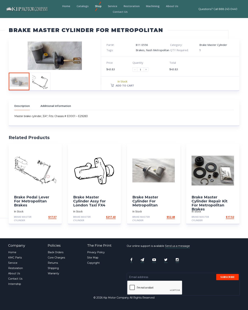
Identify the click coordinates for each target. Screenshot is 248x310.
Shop (98, 6)
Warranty (53, 273)
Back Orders (55, 252)
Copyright (93, 262)
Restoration (132, 6)
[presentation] (154, 288)
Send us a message (177, 246)
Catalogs (83, 6)
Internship (14, 284)
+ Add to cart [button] (46, 217)
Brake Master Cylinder (213, 45)
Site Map (92, 257)
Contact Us (120, 11)
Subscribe (227, 277)
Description (22, 106)
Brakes (140, 50)
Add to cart (124, 85)
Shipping (53, 268)
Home (66, 6)
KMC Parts (15, 257)
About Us (172, 6)
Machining (153, 6)
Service (112, 6)
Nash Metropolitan (157, 50)
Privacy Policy (96, 252)
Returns (53, 262)
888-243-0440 (228, 9)
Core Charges (56, 257)
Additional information (55, 106)
